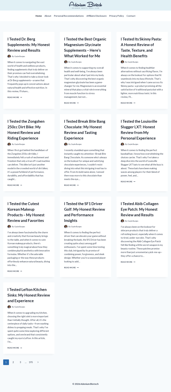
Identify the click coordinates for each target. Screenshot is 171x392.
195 (31, 362)
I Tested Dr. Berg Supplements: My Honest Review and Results (28, 44)
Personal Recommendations (69, 15)
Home (39, 15)
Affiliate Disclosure (96, 15)
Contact (131, 15)
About (47, 15)
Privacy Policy (116, 15)
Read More (14, 97)
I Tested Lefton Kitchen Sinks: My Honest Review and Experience (28, 295)
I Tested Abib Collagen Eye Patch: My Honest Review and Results (139, 209)
